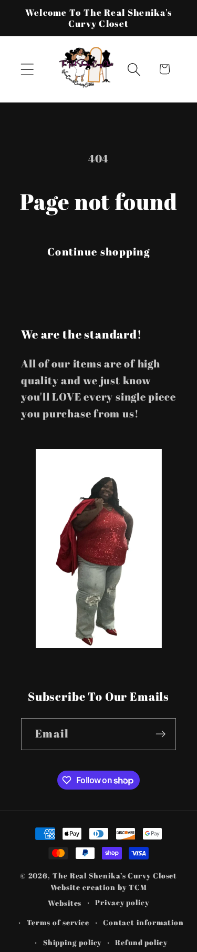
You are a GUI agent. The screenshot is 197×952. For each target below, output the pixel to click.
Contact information (143, 922)
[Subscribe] (160, 734)
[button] (27, 69)
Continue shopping (98, 251)
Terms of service (58, 922)
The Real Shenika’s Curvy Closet (115, 876)
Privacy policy (122, 902)
